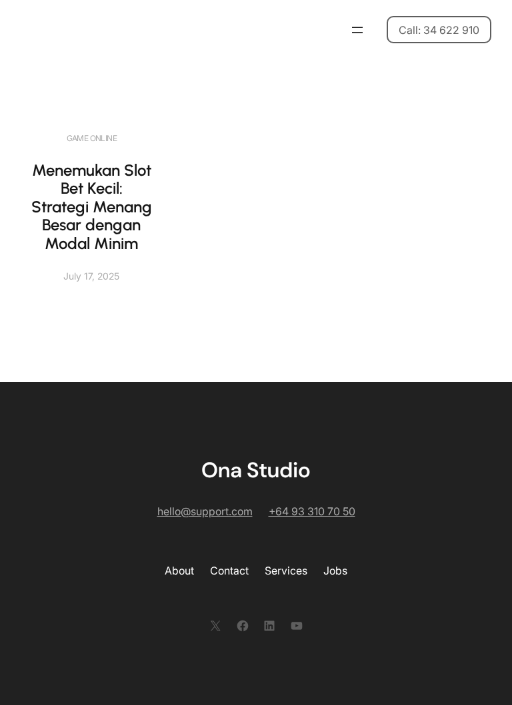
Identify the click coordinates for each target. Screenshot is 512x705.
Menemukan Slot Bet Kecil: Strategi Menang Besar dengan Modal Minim (91, 206)
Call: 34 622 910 (439, 30)
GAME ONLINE (92, 138)
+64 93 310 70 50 (312, 511)
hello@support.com (205, 511)
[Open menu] (357, 30)
